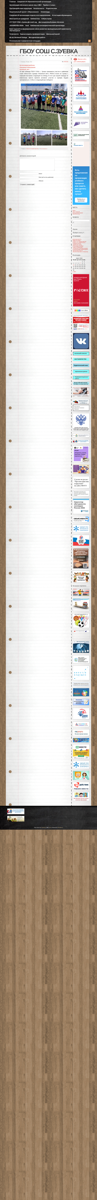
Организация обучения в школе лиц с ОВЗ (25, 5)
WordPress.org (76, 214)
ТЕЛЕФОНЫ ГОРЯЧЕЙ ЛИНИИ (80, 248)
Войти (74, 210)
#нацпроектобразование (27, 67)
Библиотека (35, 19)
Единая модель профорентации (32, 34)
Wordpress (60, 827)
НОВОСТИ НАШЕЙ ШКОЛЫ (32, 148)
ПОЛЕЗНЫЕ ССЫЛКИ (78, 246)
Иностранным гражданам (19, 19)
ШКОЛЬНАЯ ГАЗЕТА (78, 250)
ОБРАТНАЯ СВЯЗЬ (77, 245)
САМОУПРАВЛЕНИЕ (78, 247)
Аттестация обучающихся (62, 15)
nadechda (66, 61)
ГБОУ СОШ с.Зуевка (49, 51)
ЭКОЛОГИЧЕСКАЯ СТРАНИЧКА (80, 251)
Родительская (51, 8)
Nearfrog (43, 827)
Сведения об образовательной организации (34, 1)
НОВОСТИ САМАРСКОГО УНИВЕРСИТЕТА (79, 243)
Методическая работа (37, 37)
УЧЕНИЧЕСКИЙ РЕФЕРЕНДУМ (80, 249)
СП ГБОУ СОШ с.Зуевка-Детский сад (23, 22)
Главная (12, 1)
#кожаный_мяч (24, 69)
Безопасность (39, 8)
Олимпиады (45, 12)
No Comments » (43, 148)
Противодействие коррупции (20, 8)
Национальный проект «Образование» (24, 12)
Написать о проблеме (81, 200)
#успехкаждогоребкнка (27, 65)
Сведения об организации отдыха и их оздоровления (29, 15)
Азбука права (46, 19)
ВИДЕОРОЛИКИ (77, 240)
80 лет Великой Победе (18, 37)
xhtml (50, 827)
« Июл (74, 271)
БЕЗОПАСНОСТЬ (77, 239)
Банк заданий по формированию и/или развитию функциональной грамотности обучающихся (40, 29)
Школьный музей (53, 34)
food (27, 25)
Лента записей (76, 211)
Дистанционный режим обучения (51, 22)
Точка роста (13, 34)
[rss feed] (89, 41)
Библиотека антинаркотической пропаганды (48, 25)
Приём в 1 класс (49, 5)
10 (73, 265)
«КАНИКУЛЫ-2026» (16, 25)
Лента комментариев (78, 212)
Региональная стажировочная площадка (24, 41)
